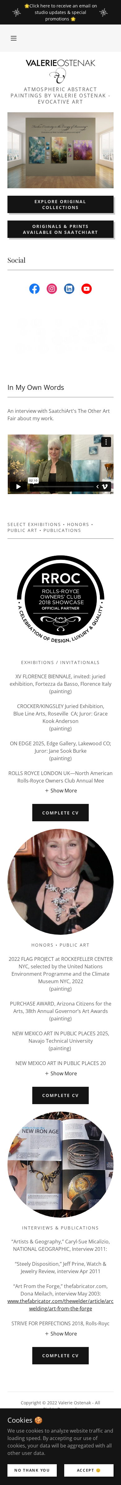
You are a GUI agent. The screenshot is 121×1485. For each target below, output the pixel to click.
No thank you (32, 1470)
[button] (13, 38)
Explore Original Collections (60, 204)
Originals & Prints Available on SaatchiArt (60, 229)
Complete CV (60, 813)
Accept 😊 (89, 1470)
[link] (60, 71)
